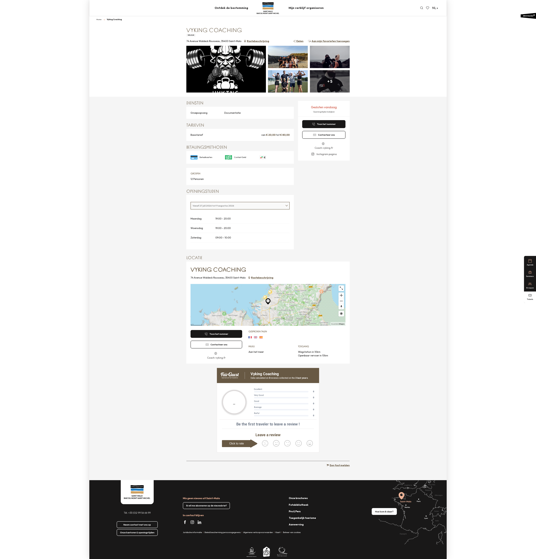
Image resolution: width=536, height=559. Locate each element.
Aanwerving (296, 524)
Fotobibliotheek (298, 504)
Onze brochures (298, 498)
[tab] (237, 205)
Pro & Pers (295, 511)
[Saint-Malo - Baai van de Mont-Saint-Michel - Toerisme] (268, 8)
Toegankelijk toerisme (302, 518)
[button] (421, 8)
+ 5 (329, 81)
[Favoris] (427, 8)
